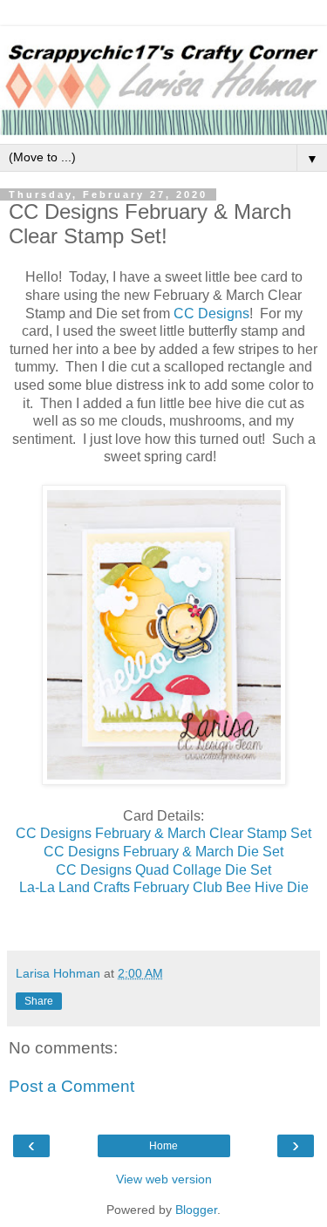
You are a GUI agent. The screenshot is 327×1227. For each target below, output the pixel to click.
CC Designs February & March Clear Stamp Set (163, 833)
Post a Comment (71, 1086)
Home (163, 1146)
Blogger (196, 1210)
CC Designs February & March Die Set (163, 851)
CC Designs (211, 313)
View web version (164, 1179)
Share (38, 1001)
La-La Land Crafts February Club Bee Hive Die (164, 887)
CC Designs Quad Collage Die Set (163, 869)
